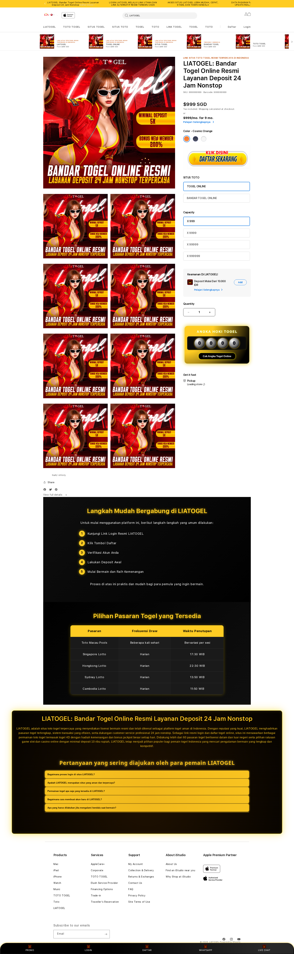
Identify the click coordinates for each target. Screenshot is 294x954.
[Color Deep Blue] (195, 139)
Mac (56, 864)
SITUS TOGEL (96, 26)
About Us (171, 864)
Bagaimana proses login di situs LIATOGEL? (71, 774)
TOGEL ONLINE (196, 186)
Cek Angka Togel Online (217, 356)
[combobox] (159, 15)
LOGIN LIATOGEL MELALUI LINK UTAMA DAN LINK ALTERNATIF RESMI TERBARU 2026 (133, 3)
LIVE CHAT (264, 950)
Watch (57, 883)
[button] (49, 26)
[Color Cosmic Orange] (186, 138)
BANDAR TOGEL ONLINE (202, 198)
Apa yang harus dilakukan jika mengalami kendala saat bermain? (81, 807)
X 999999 (193, 256)
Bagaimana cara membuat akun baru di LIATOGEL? (74, 799)
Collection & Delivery (141, 870)
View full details (53, 494)
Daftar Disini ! (87, 5)
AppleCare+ (98, 864)
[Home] (51, 14)
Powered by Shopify (230, 942)
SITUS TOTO (120, 26)
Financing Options (102, 889)
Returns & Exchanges (141, 876)
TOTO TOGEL (71, 26)
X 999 (191, 221)
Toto (56, 901)
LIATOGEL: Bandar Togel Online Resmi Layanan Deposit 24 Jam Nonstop (73, 3)
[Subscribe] (106, 934)
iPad (56, 870)
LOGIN (88, 950)
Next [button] (249, 3)
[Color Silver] (203, 139)
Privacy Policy (136, 895)
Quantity (188, 303)
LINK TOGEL (174, 26)
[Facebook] (45, 490)
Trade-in (96, 895)
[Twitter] (51, 490)
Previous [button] (45, 3)
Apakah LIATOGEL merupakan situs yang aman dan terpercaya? (81, 782)
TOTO (155, 26)
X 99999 (192, 244)
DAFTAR (147, 950)
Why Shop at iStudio (178, 876)
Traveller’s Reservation (105, 901)
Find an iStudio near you (180, 870)
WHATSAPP (205, 950)
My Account (135, 864)
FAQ (130, 889)
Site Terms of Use (139, 901)
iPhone (57, 876)
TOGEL (140, 26)
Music (56, 889)
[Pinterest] (57, 490)
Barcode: (208, 92)
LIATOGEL (49, 26)
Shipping (204, 109)
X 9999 (192, 233)
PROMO (30, 950)
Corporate (97, 870)
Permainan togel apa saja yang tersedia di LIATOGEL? (76, 791)
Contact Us (135, 883)
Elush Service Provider (104, 883)
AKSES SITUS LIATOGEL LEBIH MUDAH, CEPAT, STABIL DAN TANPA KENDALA (193, 3)
